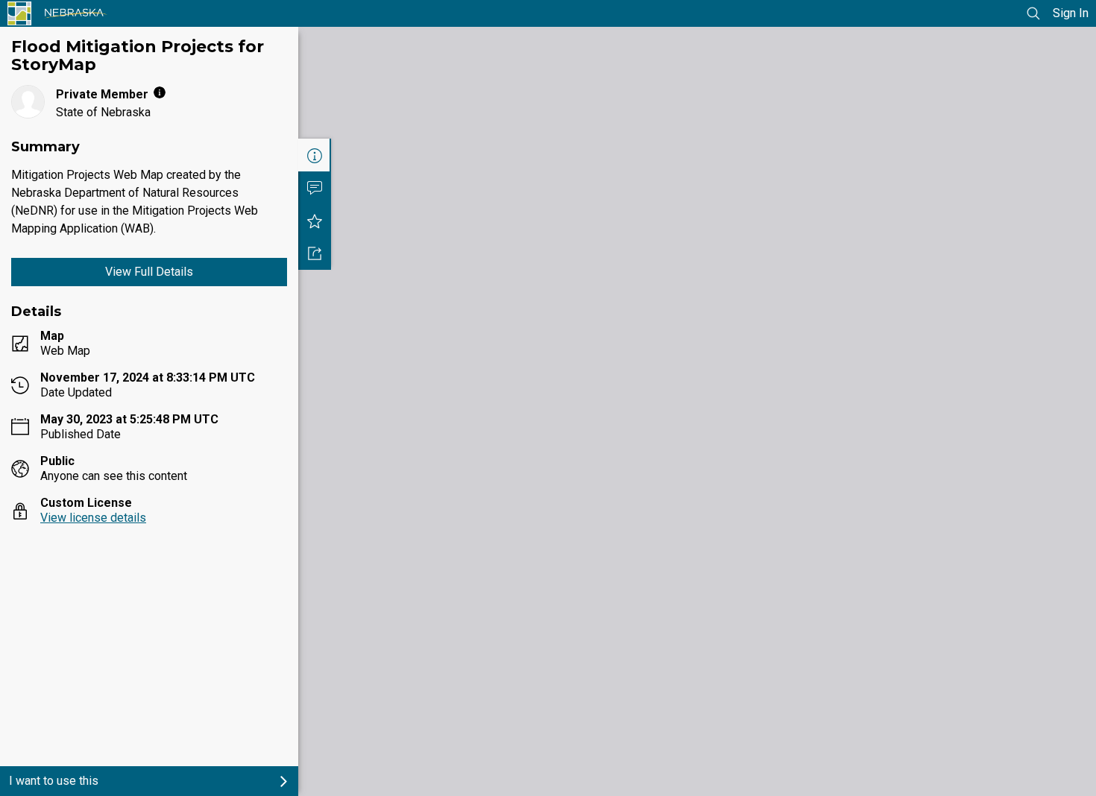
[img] (159, 92)
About (314, 155)
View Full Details (149, 272)
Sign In (1071, 13)
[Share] (314, 253)
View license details (93, 518)
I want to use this (53, 781)
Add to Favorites (314, 220)
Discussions (314, 187)
